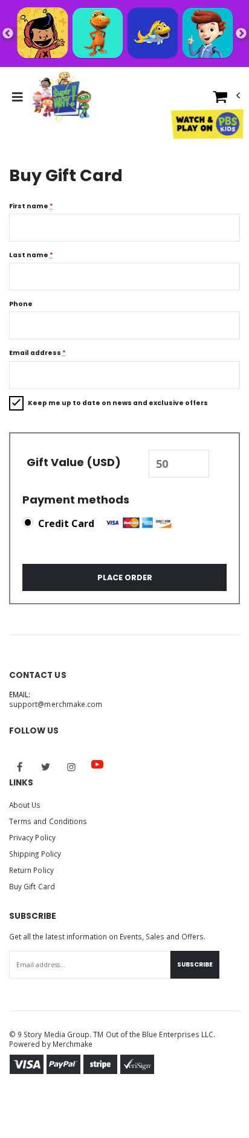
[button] (226, 99)
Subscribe (195, 964)
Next (241, 34)
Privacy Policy (32, 837)
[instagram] (71, 767)
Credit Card (66, 523)
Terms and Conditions (48, 821)
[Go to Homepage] (61, 97)
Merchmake (73, 1044)
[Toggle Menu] (17, 97)
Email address (37, 352)
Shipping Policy (35, 853)
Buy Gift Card (32, 886)
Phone (21, 303)
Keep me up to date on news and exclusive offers (118, 403)
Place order (124, 577)
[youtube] (97, 764)
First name (31, 206)
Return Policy (31, 870)
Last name (31, 255)
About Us (24, 805)
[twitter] (46, 767)
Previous (8, 34)
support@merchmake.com (55, 704)
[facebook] (20, 767)
